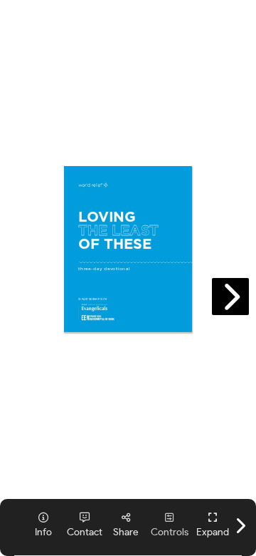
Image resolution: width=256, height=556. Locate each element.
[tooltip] (213, 525)
